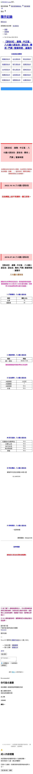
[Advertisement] (16, 114)
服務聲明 (19, 746)
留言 (17, 640)
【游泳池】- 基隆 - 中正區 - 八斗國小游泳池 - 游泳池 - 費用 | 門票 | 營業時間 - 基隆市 (18, 44)
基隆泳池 (15, 647)
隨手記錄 (6, 16)
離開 (10, 770)
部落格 (6, 32)
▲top (2, 650)
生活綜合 (16, 26)
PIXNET (8, 744)
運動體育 (15, 645)
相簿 (5, 29)
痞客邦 (13, 640)
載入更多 (3, 654)
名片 (5, 34)
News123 (3, 630)
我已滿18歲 (4, 770)
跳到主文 (4, 22)
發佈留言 (3, 665)
